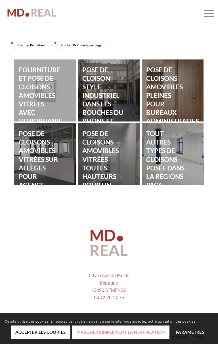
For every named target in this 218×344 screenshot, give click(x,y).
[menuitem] (206, 13)
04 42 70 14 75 (109, 297)
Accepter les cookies (40, 332)
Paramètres (190, 332)
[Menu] (206, 13)
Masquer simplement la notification (121, 332)
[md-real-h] (32, 13)
